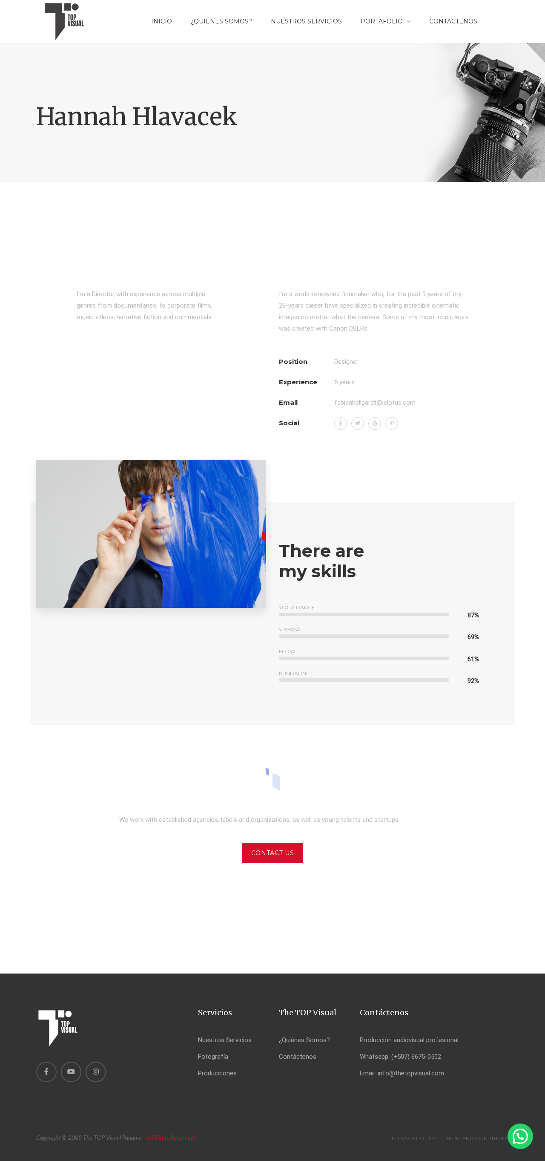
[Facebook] (46, 1072)
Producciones (217, 1073)
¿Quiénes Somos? (221, 21)
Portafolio (382, 21)
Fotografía (213, 1056)
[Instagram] (96, 1072)
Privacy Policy (414, 1138)
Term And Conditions (477, 1138)
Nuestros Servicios (306, 21)
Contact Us (272, 853)
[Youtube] (71, 1072)
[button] (520, 1136)
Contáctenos (297, 1056)
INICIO (161, 21)
